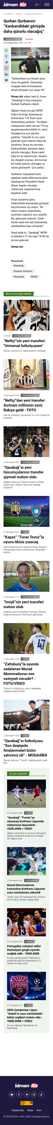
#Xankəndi (18, 276)
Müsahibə (29, 39)
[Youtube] (12, 1094)
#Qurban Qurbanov (23, 271)
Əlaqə (30, 1110)
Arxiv (39, 1110)
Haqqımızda (18, 1110)
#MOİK (34, 276)
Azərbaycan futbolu (12, 39)
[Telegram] (26, 1094)
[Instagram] (34, 1094)
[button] (6, 50)
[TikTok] (41, 1094)
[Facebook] (19, 1094)
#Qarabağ (18, 265)
